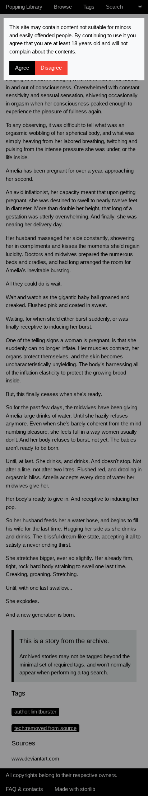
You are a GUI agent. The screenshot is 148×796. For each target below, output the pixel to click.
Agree (22, 68)
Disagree (51, 68)
